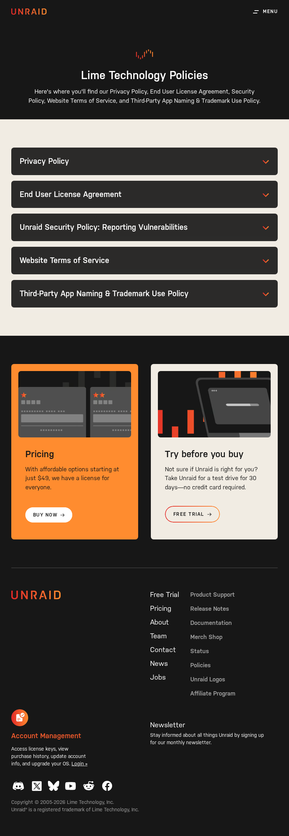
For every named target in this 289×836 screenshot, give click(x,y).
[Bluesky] (53, 786)
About (159, 622)
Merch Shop (206, 636)
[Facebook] (107, 786)
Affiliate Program (212, 693)
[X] (37, 786)
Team (158, 636)
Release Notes (209, 608)
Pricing (160, 608)
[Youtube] (70, 786)
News (159, 663)
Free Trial (188, 514)
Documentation (211, 622)
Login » (79, 763)
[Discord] (18, 786)
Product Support (212, 594)
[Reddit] (89, 786)
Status (199, 651)
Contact (163, 649)
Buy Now (45, 515)
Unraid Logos (207, 679)
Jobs (158, 677)
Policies (200, 665)
